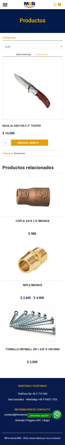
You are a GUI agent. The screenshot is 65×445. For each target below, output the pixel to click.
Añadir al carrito (28, 143)
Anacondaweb (53, 438)
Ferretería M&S (23, 55)
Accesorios (42, 55)
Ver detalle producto (32, 201)
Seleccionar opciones (31, 256)
